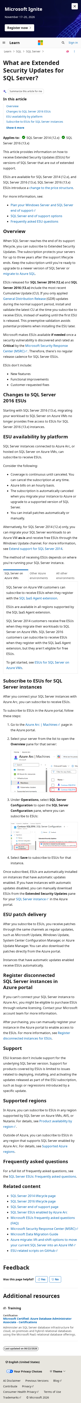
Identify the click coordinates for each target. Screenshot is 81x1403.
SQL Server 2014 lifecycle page (33, 1196)
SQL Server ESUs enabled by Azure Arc (39, 1212)
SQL (18, 51)
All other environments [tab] (65, 575)
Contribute (10, 1386)
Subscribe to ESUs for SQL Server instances (34, 121)
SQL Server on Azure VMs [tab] (14, 575)
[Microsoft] (40, 42)
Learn (7, 51)
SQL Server (33, 51)
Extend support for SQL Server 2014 (35, 549)
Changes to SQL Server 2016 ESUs (28, 111)
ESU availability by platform (24, 116)
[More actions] (74, 51)
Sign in (73, 42)
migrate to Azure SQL (19, 274)
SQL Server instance (31, 899)
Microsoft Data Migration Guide (34, 1234)
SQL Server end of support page (34, 1207)
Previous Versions (37, 1380)
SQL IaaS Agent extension (38, 598)
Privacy (26, 1386)
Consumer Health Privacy (19, 1392)
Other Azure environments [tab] (39, 575)
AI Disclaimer (12, 1380)
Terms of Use (52, 1392)
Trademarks (11, 1397)
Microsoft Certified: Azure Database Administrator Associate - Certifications (37, 1320)
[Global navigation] (4, 42)
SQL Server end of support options (36, 216)
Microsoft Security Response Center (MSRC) (43, 1229)
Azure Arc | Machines (41, 724)
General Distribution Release (24, 299)
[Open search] (63, 42)
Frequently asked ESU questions (34, 221)
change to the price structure (51, 188)
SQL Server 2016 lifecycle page (33, 1201)
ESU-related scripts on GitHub (33, 1250)
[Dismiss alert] (75, 6)
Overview (12, 106)
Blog (56, 1380)
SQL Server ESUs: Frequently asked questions (42, 1176)
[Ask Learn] (67, 51)
